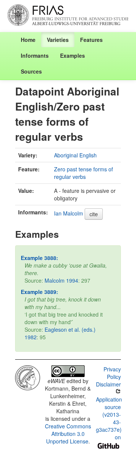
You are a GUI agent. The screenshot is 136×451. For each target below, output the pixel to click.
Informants (35, 55)
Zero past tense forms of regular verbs (83, 172)
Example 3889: (39, 292)
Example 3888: (39, 258)
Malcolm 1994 (61, 280)
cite (94, 214)
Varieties (58, 39)
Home (28, 39)
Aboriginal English (75, 155)
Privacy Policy (112, 372)
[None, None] (27, 376)
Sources (31, 71)
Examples (72, 55)
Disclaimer (108, 384)
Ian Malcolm (68, 213)
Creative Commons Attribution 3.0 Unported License (68, 433)
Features (91, 39)
